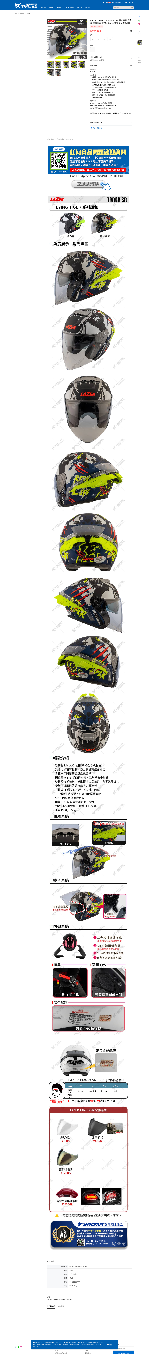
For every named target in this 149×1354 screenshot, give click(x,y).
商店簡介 (57, 1350)
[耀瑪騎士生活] (26, 5)
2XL (110, 39)
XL (104, 39)
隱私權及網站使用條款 (61, 1353)
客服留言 (85, 1350)
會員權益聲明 (87, 1353)
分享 (94, 128)
